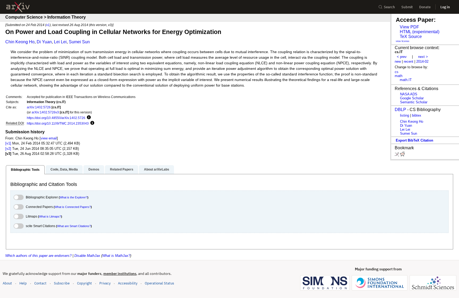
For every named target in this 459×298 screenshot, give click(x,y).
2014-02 (422, 61)
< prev (402, 57)
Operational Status (159, 283)
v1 (48, 25)
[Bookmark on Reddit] (402, 155)
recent (408, 61)
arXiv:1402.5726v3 (45, 112)
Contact (40, 283)
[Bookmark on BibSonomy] (397, 155)
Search (389, 7)
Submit (407, 7)
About (7, 283)
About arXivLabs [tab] (156, 169)
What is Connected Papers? (73, 206)
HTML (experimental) (419, 31)
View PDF (409, 27)
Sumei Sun (79, 42)
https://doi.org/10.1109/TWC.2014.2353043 (58, 123)
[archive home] (17, 7)
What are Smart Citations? (74, 226)
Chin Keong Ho (20, 42)
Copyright (84, 283)
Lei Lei (60, 42)
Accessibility (127, 283)
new (398, 61)
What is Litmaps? (50, 216)
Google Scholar (412, 98)
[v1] (8, 143)
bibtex (416, 115)
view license (402, 41)
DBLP (400, 109)
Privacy (104, 283)
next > (423, 57)
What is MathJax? (116, 256)
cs (396, 72)
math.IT (406, 80)
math (398, 76)
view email (49, 138)
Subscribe (62, 283)
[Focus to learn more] (88, 117)
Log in (445, 7)
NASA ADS (408, 94)
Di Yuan (44, 42)
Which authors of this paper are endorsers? (38, 256)
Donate (425, 7)
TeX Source (411, 36)
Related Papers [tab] (121, 169)
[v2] (8, 149)
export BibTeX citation (414, 140)
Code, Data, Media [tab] (64, 169)
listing (404, 115)
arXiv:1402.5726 (39, 107)
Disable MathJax (87, 256)
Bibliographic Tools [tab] (25, 170)
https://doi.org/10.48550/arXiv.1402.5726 (56, 118)
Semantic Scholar (413, 102)
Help (23, 283)
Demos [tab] (93, 169)
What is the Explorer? (73, 197)
